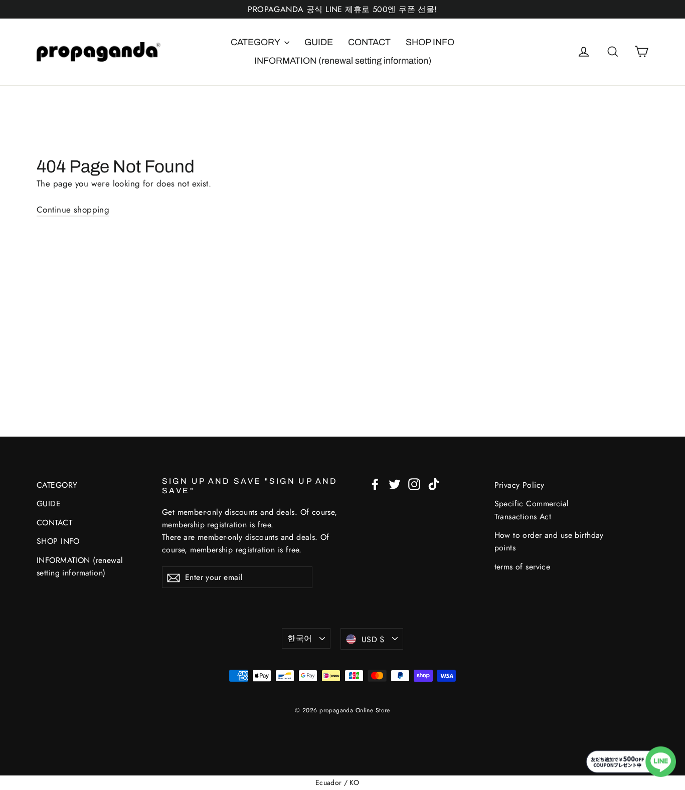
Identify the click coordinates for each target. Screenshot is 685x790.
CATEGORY (256, 42)
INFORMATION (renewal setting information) (342, 61)
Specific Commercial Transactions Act (531, 510)
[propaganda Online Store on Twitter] (395, 483)
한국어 (299, 638)
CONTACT (369, 42)
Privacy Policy (519, 485)
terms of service (522, 566)
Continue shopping (73, 210)
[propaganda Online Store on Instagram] (414, 483)
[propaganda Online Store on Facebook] (375, 483)
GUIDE (318, 42)
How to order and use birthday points (549, 541)
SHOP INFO (430, 42)
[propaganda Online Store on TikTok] (434, 483)
